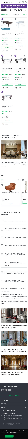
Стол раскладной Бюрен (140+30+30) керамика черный (7, 33)
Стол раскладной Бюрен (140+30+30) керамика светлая (20, 33)
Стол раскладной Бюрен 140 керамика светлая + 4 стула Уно (7, 106)
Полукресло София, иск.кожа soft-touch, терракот (10, 193)
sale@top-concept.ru (9, 413)
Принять (9, 436)
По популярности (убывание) (17, 14)
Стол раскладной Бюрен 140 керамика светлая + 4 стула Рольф (7, 70)
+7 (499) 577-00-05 (9, 410)
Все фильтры (4, 14)
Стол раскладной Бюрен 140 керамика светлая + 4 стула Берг (20, 70)
